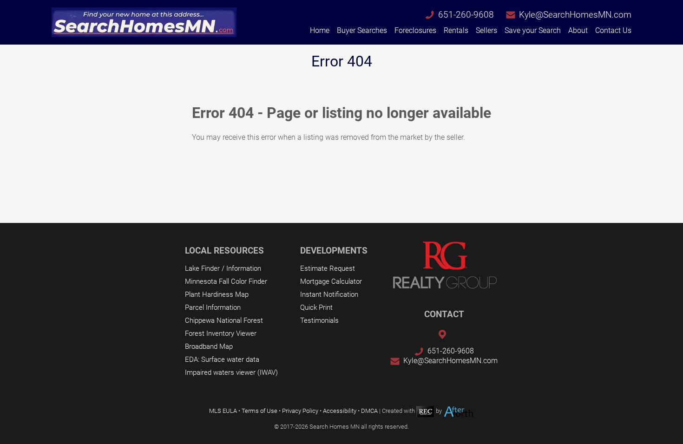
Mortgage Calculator (331, 281)
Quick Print (316, 307)
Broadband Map (209, 346)
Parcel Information (213, 307)
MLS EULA (223, 410)
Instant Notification (329, 294)
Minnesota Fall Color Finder (226, 281)
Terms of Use (259, 410)
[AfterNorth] (458, 410)
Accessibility (339, 410)
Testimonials (319, 320)
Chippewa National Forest (224, 320)
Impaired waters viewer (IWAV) (231, 372)
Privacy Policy (300, 410)
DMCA (369, 410)
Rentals (456, 30)
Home (319, 30)
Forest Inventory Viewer (220, 333)
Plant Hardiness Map (217, 294)
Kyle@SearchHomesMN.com (575, 14)
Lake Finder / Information (223, 268)
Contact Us (613, 30)
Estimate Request (327, 268)
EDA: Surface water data (222, 359)
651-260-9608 (466, 14)
